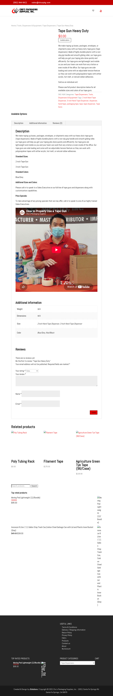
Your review (21, 374)
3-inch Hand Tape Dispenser (78, 100)
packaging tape (73, 104)
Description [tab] (18, 123)
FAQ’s (64, 638)
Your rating (20, 370)
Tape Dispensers (49, 25)
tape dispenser (89, 104)
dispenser (93, 100)
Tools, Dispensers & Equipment (29, 25)
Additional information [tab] (38, 123)
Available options (64, 40)
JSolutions (34, 689)
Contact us (66, 643)
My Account (66, 648)
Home (13, 25)
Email (18, 404)
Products (65, 640)
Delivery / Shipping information (73, 630)
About (64, 646)
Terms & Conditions (69, 627)
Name (18, 394)
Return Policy (67, 632)
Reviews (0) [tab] (57, 123)
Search (34, 486)
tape (81, 104)
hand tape (62, 104)
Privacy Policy (67, 635)
